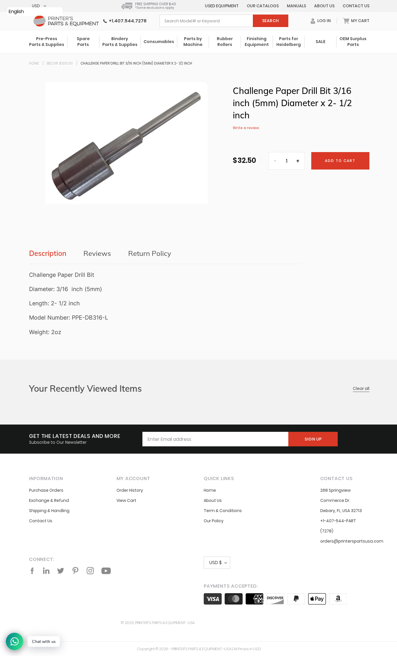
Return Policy (149, 253)
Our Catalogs (263, 6)
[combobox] (224, 21)
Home (34, 63)
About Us (324, 6)
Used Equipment (222, 6)
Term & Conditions (223, 511)
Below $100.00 (60, 63)
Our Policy (213, 521)
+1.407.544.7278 (126, 20)
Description (47, 253)
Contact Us (356, 6)
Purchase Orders (46, 490)
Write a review (246, 127)
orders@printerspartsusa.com (351, 541)
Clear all (361, 388)
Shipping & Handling (49, 511)
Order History (130, 490)
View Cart (126, 500)
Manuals (296, 6)
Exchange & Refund (49, 500)
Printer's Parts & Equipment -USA (165, 622)
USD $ (215, 562)
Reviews (97, 253)
